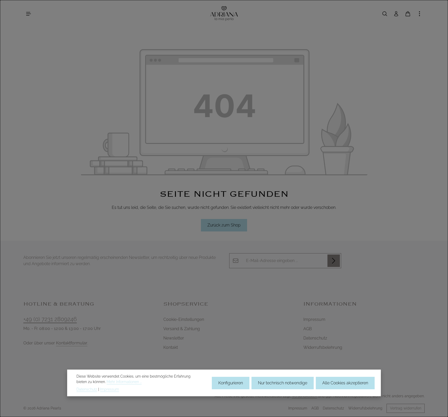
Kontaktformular (71, 343)
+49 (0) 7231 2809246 (50, 319)
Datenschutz (315, 338)
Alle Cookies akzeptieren (345, 382)
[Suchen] (385, 14)
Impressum (314, 319)
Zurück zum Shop (224, 225)
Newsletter (173, 338)
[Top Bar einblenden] (419, 14)
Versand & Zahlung (181, 328)
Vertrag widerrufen (405, 408)
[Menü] (28, 14)
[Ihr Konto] (396, 14)
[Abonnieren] (333, 261)
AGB (307, 328)
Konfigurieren (230, 382)
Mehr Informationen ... (124, 382)
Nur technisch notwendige (282, 382)
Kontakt (170, 347)
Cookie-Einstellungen (183, 319)
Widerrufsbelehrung (322, 347)
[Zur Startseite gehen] (224, 13)
